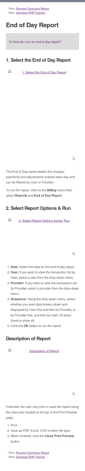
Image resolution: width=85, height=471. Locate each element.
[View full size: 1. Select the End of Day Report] (42, 116)
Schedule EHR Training (30, 13)
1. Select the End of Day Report (38, 60)
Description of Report (28, 338)
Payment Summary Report (32, 8)
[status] (42, 41)
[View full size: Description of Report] (42, 372)
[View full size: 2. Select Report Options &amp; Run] (42, 237)
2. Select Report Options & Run (38, 208)
